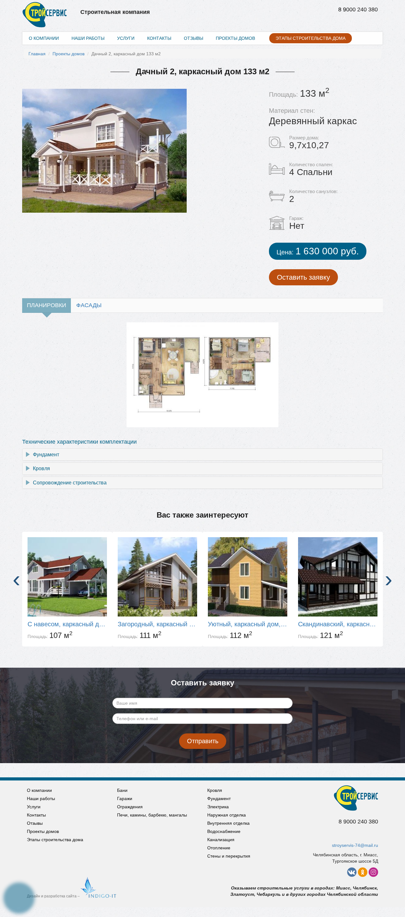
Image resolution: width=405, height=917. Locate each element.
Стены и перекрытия (228, 856)
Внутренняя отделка (228, 823)
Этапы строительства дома (311, 38)
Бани (122, 790)
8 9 (342, 9)
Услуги (125, 38)
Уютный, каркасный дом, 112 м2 (247, 624)
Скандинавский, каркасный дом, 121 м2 (337, 624)
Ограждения (130, 806)
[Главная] (44, 8)
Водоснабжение (223, 831)
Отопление (218, 847)
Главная (37, 53)
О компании (44, 38)
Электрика (218, 806)
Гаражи (124, 798)
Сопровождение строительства (70, 482)
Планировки (46, 305)
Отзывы (193, 38)
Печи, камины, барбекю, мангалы (152, 814)
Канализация (220, 839)
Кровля (41, 468)
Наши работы (88, 38)
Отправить (202, 741)
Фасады (89, 305)
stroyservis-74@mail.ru (355, 845)
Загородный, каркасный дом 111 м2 (157, 624)
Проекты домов (235, 38)
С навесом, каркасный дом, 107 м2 (67, 624)
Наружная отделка (226, 814)
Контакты (159, 38)
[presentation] (16, 579)
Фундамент (46, 454)
